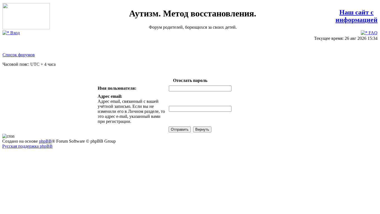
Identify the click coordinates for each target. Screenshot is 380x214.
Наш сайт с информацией (356, 16)
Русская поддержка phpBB (27, 146)
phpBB (45, 141)
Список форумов (19, 54)
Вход (14, 32)
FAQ (372, 32)
